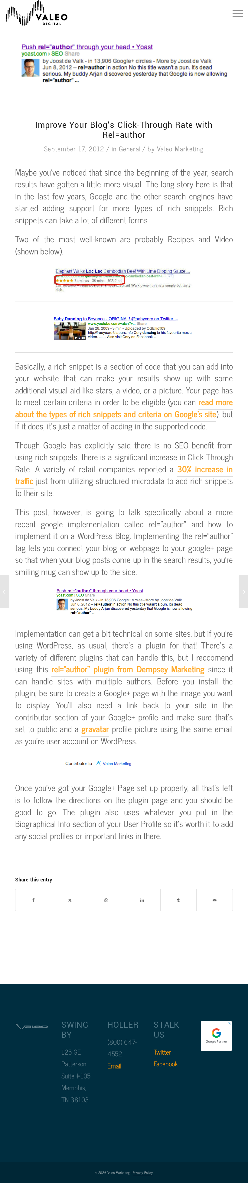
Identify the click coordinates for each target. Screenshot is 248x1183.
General (130, 148)
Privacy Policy (143, 1172)
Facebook (166, 1063)
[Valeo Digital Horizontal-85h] (42, 13)
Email (114, 1065)
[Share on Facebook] (33, 900)
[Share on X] (70, 900)
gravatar (95, 728)
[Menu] (235, 13)
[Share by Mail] (215, 900)
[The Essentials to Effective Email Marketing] (243, 591)
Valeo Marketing (180, 148)
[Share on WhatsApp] (106, 900)
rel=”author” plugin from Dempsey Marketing (127, 669)
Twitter (162, 1051)
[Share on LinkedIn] (142, 900)
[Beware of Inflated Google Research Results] (4, 591)
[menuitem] (235, 13)
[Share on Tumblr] (179, 900)
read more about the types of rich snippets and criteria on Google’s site (124, 408)
